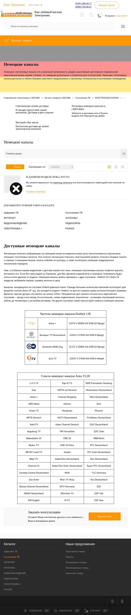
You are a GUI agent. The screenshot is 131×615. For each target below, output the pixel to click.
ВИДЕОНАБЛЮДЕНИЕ (15, 223)
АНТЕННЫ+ (72, 218)
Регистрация (18, 4)
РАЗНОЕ (70, 228)
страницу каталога (62, 182)
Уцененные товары (74, 573)
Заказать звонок (106, 5)
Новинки (69, 557)
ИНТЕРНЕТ (10, 218)
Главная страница (35, 191)
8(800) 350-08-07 (83, 7)
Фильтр (17, 167)
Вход (6, 4)
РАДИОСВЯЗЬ (73, 223)
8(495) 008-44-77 (83, 3)
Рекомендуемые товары (77, 568)
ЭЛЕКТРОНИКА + (13, 228)
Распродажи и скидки (76, 562)
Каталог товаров (21, 40)
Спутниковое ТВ (74, 212)
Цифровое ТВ (11, 212)
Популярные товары (75, 551)
